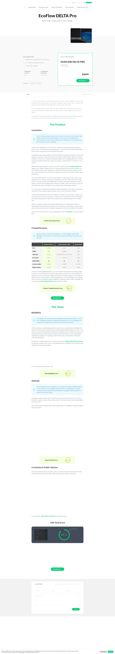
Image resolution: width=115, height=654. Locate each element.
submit (83, 2)
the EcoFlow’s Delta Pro (48, 516)
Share (72, 541)
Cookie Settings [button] (103, 651)
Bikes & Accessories (57, 7)
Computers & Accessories (84, 7)
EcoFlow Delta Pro (75, 166)
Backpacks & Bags (43, 7)
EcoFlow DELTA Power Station (74, 341)
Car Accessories (69, 7)
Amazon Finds (32, 7)
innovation (53, 142)
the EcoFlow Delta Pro (47, 281)
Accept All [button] (111, 651)
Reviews (74, 2)
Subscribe (89, 2)
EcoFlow (69, 212)
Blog (78, 2)
